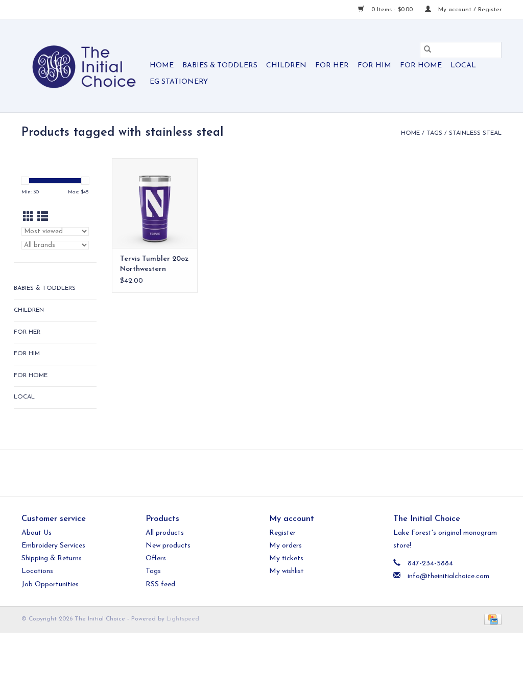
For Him (374, 65)
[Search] (427, 50)
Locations (37, 571)
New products (168, 546)
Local (463, 65)
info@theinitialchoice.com (448, 576)
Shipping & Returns (51, 558)
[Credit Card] (491, 619)
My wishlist (286, 571)
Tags (434, 133)
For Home (421, 65)
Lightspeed (183, 619)
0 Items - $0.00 (392, 10)
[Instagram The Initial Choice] (271, 473)
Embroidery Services (53, 546)
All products (165, 533)
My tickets (286, 558)
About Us (36, 533)
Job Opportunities (50, 584)
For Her (332, 65)
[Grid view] (28, 217)
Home (162, 65)
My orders (285, 546)
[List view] (42, 217)
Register (282, 533)
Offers (156, 558)
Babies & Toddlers (219, 65)
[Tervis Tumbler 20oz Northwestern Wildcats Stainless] (155, 203)
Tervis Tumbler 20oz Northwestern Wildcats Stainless (154, 265)
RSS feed (160, 584)
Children (286, 65)
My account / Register (469, 10)
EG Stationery (179, 82)
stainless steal (475, 133)
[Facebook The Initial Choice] (252, 473)
